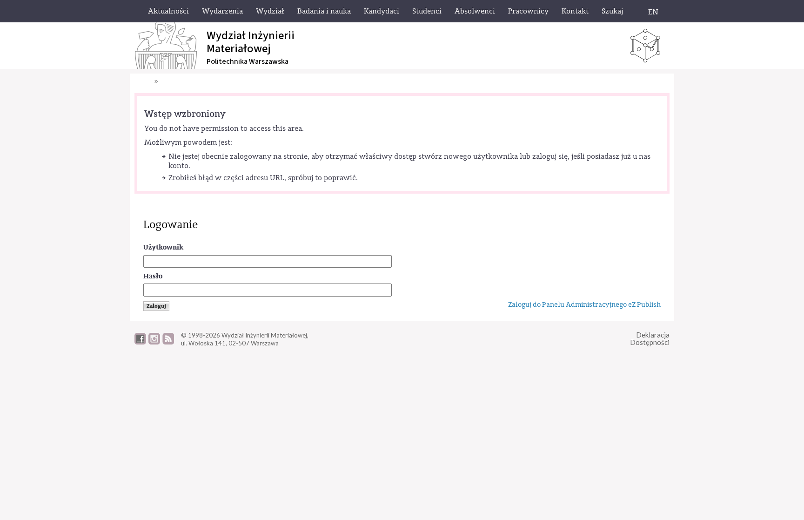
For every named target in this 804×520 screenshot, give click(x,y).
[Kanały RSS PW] (168, 342)
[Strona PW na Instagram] (154, 342)
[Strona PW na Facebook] (140, 342)
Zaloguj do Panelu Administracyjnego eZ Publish (584, 304)
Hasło (152, 276)
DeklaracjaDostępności (650, 339)
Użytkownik (163, 247)
